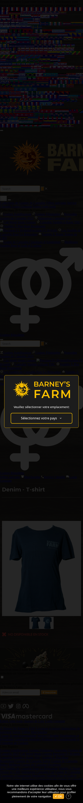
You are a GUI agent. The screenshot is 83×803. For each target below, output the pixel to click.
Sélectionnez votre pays (39, 418)
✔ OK (58, 796)
